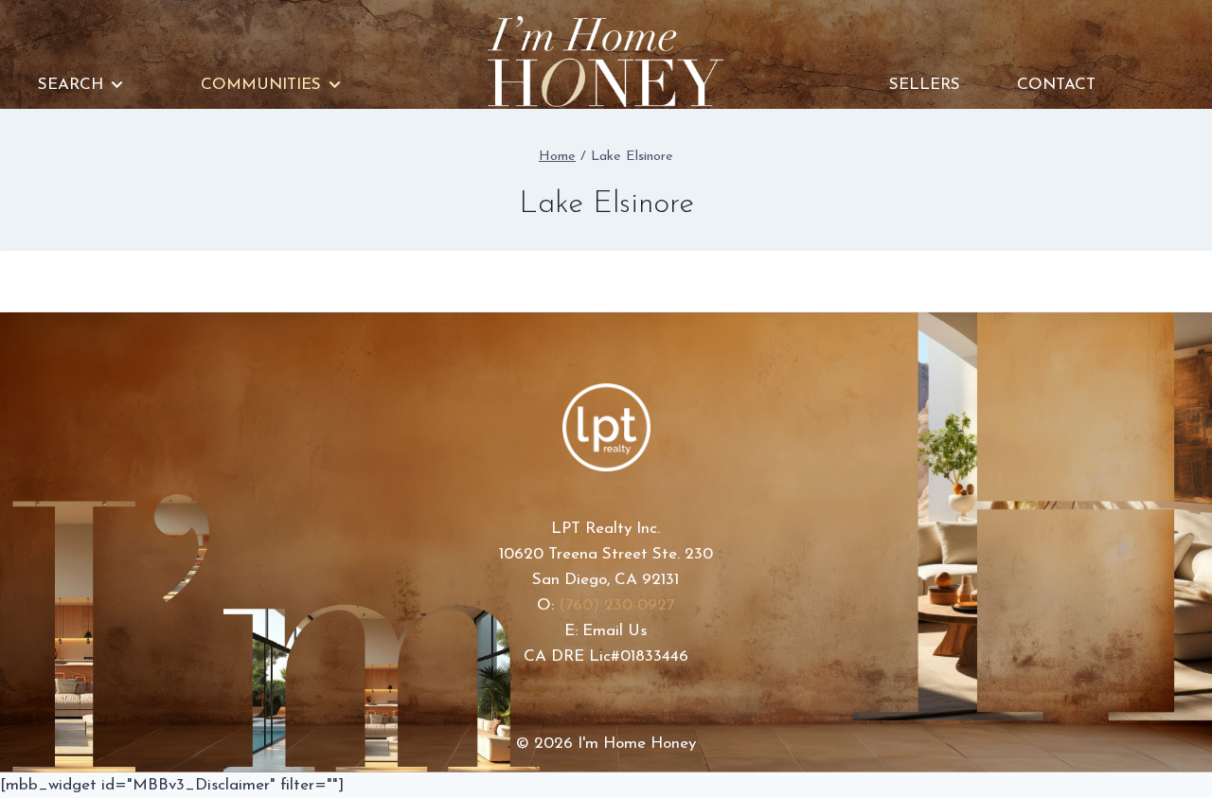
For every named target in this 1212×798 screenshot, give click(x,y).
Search (70, 85)
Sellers (924, 85)
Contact (1056, 85)
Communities (261, 85)
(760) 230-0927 (616, 605)
